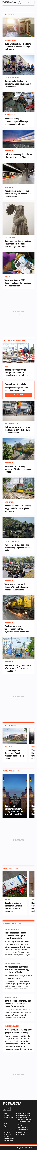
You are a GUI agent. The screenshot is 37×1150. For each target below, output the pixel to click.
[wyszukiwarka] (28, 2)
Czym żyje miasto (9, 725)
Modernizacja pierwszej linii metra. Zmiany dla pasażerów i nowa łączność (17, 194)
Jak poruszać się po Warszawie (14, 341)
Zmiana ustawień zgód (24, 1115)
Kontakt (6, 1115)
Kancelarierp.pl (8, 1140)
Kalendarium (21, 1134)
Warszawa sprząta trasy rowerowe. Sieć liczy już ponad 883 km (17, 469)
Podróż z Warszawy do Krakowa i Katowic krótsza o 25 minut (18, 155)
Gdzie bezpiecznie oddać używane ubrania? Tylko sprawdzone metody (15, 935)
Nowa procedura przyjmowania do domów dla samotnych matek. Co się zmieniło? (17, 1004)
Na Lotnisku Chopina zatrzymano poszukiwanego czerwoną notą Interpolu (16, 121)
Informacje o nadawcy (24, 1119)
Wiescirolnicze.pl (23, 1127)
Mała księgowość (9, 1138)
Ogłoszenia (7, 1126)
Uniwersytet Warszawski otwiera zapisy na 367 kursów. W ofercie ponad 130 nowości (13, 811)
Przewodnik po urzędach (12, 924)
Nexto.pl (6, 1136)
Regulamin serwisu (23, 1117)
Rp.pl (19, 1124)
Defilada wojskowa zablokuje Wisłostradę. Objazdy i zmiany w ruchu (18, 548)
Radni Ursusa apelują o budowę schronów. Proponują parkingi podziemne (17, 47)
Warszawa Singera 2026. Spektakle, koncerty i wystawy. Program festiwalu (17, 283)
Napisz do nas (8, 1117)
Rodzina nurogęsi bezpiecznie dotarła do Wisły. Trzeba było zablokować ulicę (17, 430)
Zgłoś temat (18, 394)
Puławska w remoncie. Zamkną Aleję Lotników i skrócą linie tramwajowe (17, 508)
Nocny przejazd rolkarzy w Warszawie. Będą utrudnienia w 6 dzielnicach (17, 84)
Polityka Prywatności (24, 1113)
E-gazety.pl (7, 1134)
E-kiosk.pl (7, 1132)
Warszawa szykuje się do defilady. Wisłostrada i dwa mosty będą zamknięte (16, 587)
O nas (6, 1113)
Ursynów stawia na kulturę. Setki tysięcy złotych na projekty (18, 1031)
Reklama (6, 1124)
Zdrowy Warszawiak (10, 869)
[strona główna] (9, 2)
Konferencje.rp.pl (23, 1129)
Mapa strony (21, 1132)
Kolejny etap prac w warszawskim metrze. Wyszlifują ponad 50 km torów (17, 629)
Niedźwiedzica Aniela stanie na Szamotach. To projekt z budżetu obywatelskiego (17, 244)
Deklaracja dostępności (25, 1121)
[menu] (32, 2)
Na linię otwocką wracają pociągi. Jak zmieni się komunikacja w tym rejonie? (16, 372)
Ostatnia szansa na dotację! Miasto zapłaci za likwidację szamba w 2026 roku (16, 970)
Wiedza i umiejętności (11, 771)
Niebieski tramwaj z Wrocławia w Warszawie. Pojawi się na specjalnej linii (17, 668)
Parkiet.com (21, 1126)
